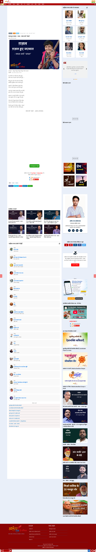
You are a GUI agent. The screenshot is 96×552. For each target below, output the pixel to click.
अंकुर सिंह (15, 391)
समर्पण (15, 351)
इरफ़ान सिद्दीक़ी (69, 20)
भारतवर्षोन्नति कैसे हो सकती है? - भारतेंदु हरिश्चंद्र (17, 421)
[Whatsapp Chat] (94, 551)
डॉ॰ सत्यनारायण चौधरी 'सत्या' (19, 313)
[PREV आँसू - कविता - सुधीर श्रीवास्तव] (1, 276)
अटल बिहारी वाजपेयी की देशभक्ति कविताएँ (16, 407)
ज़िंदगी (43, 4)
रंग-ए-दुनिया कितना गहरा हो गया (20, 397)
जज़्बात (18, 33)
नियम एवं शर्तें (45, 544)
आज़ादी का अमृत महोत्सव (18, 312)
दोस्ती (39, 4)
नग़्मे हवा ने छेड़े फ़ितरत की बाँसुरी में (20, 382)
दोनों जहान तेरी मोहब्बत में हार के (20, 257)
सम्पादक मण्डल (31, 536)
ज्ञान (32, 4)
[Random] (91, 551)
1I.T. (45, 547)
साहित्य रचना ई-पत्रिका (48, 545)
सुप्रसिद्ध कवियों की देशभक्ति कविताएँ (15, 405)
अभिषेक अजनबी (16, 352)
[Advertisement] (34, 15)
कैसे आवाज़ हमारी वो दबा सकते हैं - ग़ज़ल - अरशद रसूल (75, 406)
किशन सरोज (16, 274)
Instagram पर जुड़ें (35, 165)
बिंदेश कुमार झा (81, 20)
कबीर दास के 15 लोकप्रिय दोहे (14, 418)
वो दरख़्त (15, 296)
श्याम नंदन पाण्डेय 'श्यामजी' (18, 266)
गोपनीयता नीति (50, 544)
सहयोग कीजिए (75, 264)
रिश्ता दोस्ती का (17, 288)
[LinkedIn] (77, 230)
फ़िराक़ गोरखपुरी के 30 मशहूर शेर (14, 410)
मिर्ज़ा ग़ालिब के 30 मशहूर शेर (14, 426)
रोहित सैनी (15, 321)
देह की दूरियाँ (16, 358)
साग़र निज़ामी (16, 383)
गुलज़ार (15, 305)
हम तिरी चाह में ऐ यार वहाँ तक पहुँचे (20, 366)
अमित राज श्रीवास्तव (75, 221)
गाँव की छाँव (16, 249)
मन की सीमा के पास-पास (18, 273)
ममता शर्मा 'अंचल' (69, 36)
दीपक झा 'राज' (16, 290)
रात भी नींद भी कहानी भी (18, 280)
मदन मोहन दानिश (17, 399)
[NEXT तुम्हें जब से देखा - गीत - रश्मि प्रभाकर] (95, 276)
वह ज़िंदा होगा (16, 335)
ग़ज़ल (14, 33)
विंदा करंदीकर (68, 53)
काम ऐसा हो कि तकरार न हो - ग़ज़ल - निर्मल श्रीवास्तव (52, 236)
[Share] (89, 551)
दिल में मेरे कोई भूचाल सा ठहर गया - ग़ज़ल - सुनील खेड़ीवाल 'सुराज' (51, 222)
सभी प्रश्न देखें (75, 118)
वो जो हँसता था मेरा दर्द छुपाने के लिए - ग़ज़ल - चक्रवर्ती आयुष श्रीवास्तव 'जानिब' (34, 237)
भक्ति (35, 4)
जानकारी (28, 4)
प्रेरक (14, 4)
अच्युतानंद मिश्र (16, 344)
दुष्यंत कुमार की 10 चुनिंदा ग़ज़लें (14, 413)
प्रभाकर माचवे (16, 376)
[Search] (2, 551)
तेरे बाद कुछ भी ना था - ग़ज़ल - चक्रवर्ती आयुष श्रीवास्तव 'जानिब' (15, 236)
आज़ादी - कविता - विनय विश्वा (69, 444)
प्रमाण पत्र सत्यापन (52, 536)
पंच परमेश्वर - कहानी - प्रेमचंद (14, 423)
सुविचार (18, 4)
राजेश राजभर (16, 251)
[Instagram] (73, 230)
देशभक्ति (9, 4)
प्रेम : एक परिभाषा (17, 374)
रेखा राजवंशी (81, 53)
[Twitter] (81, 230)
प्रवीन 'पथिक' (16, 329)
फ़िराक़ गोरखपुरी (16, 282)
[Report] (10, 551)
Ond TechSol (49, 547)
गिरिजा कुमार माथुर (17, 360)
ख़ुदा (14, 304)
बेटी (21, 4)
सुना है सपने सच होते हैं (18, 265)
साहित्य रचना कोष (52, 531)
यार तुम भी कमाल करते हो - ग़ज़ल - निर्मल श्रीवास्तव (15, 222)
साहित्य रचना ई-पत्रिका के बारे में (34, 531)
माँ (24, 4)
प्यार (14, 343)
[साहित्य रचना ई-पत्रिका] (7, 1)
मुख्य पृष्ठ (10, 33)
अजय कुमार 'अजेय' (81, 36)
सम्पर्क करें (31, 528)
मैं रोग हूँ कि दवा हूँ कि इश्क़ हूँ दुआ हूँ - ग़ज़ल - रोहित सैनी (34, 222)
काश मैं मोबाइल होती (17, 390)
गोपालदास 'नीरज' (17, 368)
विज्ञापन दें (30, 539)
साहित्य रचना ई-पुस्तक (53, 534)
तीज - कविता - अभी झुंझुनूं (68, 480)
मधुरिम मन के (16, 327)
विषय (2, 4)
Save (21, 185)
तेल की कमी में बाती (17, 319)
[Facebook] (69, 230)
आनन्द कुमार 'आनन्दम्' (17, 337)
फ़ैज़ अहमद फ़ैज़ (16, 258)
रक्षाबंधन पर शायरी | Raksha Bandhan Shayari (74, 368)
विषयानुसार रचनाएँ (52, 528)
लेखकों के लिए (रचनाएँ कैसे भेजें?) (34, 534)
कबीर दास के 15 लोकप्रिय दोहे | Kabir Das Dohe (74, 462)
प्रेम (5, 4)
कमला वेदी (15, 298)
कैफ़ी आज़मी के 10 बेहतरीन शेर (14, 415)
